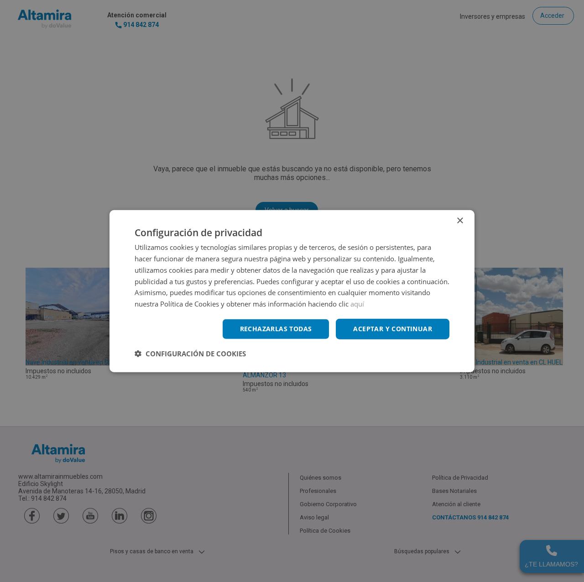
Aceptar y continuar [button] (392, 328)
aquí (357, 303)
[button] (190, 353)
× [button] (459, 220)
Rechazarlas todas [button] (276, 328)
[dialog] (292, 291)
